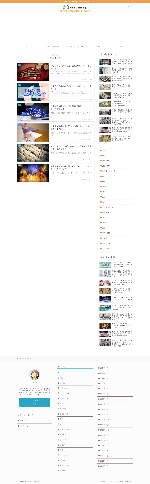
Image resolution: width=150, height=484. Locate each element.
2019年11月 (104, 425)
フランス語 (106, 192)
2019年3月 (104, 466)
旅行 (104, 202)
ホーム (28, 46)
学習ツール (106, 248)
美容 (104, 181)
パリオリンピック (108, 171)
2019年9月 (104, 435)
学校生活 (105, 212)
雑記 (104, 155)
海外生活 (105, 186)
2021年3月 (104, 378)
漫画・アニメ (107, 166)
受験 (104, 228)
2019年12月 (104, 420)
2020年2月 (104, 409)
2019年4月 (104, 461)
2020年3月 (104, 404)
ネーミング (106, 176)
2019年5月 (104, 456)
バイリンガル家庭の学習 (52, 46)
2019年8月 (104, 440)
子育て (104, 150)
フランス (105, 217)
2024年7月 (104, 368)
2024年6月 (104, 373)
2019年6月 (104, 451)
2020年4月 (104, 399)
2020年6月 (104, 389)
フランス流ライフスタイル (75, 46)
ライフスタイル (108, 207)
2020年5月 (104, 394)
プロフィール (24, 426)
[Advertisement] (75, 28)
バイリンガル (107, 243)
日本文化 (121, 46)
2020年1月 (104, 414)
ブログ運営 (106, 233)
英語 (104, 197)
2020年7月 (104, 383)
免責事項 (36, 481)
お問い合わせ (24, 421)
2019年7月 (104, 445)
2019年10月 (104, 430)
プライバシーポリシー (24, 481)
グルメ (104, 222)
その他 (98, 46)
